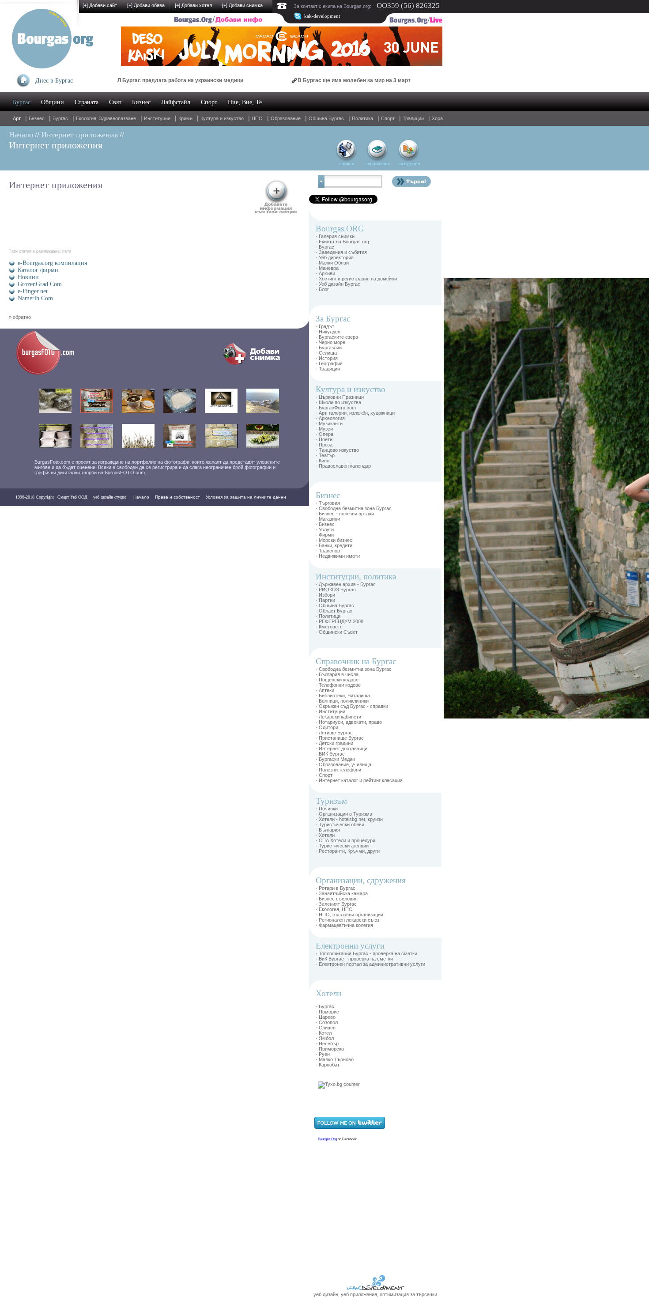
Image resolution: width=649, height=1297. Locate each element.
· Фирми (325, 534)
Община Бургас (326, 118)
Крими (185, 118)
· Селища (326, 352)
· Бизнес (325, 524)
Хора (437, 118)
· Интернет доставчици (341, 748)
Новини (28, 277)
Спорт (209, 102)
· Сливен (326, 1027)
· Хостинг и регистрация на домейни (356, 278)
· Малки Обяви (332, 262)
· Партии (325, 600)
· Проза (324, 444)
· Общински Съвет (337, 632)
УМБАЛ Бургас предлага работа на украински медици (139, 80)
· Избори (325, 594)
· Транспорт (329, 550)
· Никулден (328, 331)
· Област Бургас (334, 610)
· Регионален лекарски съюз (347, 920)
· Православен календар (343, 466)
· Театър (325, 455)
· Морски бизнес (334, 540)
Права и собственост (177, 497)
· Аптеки (325, 690)
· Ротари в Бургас (335, 888)
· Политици (328, 616)
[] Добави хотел (193, 5)
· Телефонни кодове (338, 685)
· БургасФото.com (336, 407)
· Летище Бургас (334, 732)
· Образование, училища (343, 764)
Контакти (27, 514)
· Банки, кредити (334, 545)
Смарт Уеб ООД (72, 497)
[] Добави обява (146, 5)
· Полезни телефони (338, 769)
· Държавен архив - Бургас (346, 584)
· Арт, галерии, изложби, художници (355, 413)
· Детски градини (334, 743)
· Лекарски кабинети (338, 716)
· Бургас (325, 247)
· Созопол (327, 1022)
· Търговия (328, 503)
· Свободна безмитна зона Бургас (354, 508)
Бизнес (141, 102)
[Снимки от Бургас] (51, 373)
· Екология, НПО (334, 909)
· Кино (322, 460)
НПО (257, 118)
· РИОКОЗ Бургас (336, 589)
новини (347, 163)
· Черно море (330, 342)
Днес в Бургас (54, 80)
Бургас (21, 102)
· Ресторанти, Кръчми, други (348, 851)
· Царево (326, 1017)
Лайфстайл (175, 102)
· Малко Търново (335, 1059)
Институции (157, 118)
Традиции (413, 118)
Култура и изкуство (222, 118)
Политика (362, 118)
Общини (52, 102)
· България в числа (337, 674)
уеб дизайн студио (109, 497)
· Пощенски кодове (337, 679)
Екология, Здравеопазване (106, 118)
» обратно (20, 317)
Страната (86, 102)
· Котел (324, 1033)
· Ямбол (325, 1038)
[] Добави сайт (100, 5)
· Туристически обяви (340, 824)
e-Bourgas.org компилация (52, 263)
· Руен (323, 1054)
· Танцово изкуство (337, 450)
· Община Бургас (335, 605)
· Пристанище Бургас (340, 738)
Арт (17, 118)
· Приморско (330, 1048)
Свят (115, 102)
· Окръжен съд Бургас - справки (352, 706)
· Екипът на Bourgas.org (342, 241)
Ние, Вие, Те (245, 102)
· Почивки (327, 808)
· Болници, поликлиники (342, 700)
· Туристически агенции (342, 845)
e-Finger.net (33, 291)
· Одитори (327, 727)
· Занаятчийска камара (342, 893)
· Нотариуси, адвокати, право (349, 722)
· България (328, 829)
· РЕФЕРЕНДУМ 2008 (339, 621)
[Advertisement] (470, 410)
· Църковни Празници (340, 397)
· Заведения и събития (341, 252)
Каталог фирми (38, 270)
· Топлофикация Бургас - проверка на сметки (366, 953)
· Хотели (325, 835)
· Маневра (327, 268)
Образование (286, 118)
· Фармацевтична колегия (344, 925)
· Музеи (324, 428)
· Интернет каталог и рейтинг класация (359, 780)
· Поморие (327, 1011)
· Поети (324, 439)
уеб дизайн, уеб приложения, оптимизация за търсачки (375, 1294)
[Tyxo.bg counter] (339, 1084)
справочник (377, 163)
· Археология (330, 418)
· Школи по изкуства (338, 402)
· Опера (324, 434)
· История (327, 358)
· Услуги (325, 529)
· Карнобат (328, 1064)
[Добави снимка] (253, 365)
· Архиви (325, 273)
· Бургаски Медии (335, 759)
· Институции (330, 711)
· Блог (322, 289)
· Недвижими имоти (338, 556)
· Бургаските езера (337, 337)
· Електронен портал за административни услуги (370, 964)
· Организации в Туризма (344, 814)
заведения (408, 163)
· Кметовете (329, 626)
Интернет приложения (79, 134)
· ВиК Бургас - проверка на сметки (354, 958)
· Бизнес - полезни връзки (345, 513)
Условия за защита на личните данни (246, 497)
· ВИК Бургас (330, 753)
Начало (21, 134)
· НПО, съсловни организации (349, 914)
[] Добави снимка (242, 5)
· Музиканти (329, 423)
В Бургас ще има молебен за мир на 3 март (320, 80)
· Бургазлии (329, 347)
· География (329, 363)
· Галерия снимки (335, 236)
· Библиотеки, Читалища (343, 695)
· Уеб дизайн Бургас (338, 284)
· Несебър (327, 1043)
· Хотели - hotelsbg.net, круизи (349, 819)
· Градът (325, 326)
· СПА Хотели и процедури (345, 840)
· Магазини (328, 519)
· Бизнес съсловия (337, 898)
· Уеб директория (335, 257)
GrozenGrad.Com (40, 284)
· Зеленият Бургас (336, 904)
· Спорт (324, 775)
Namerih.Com (35, 298)
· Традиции (328, 368)
